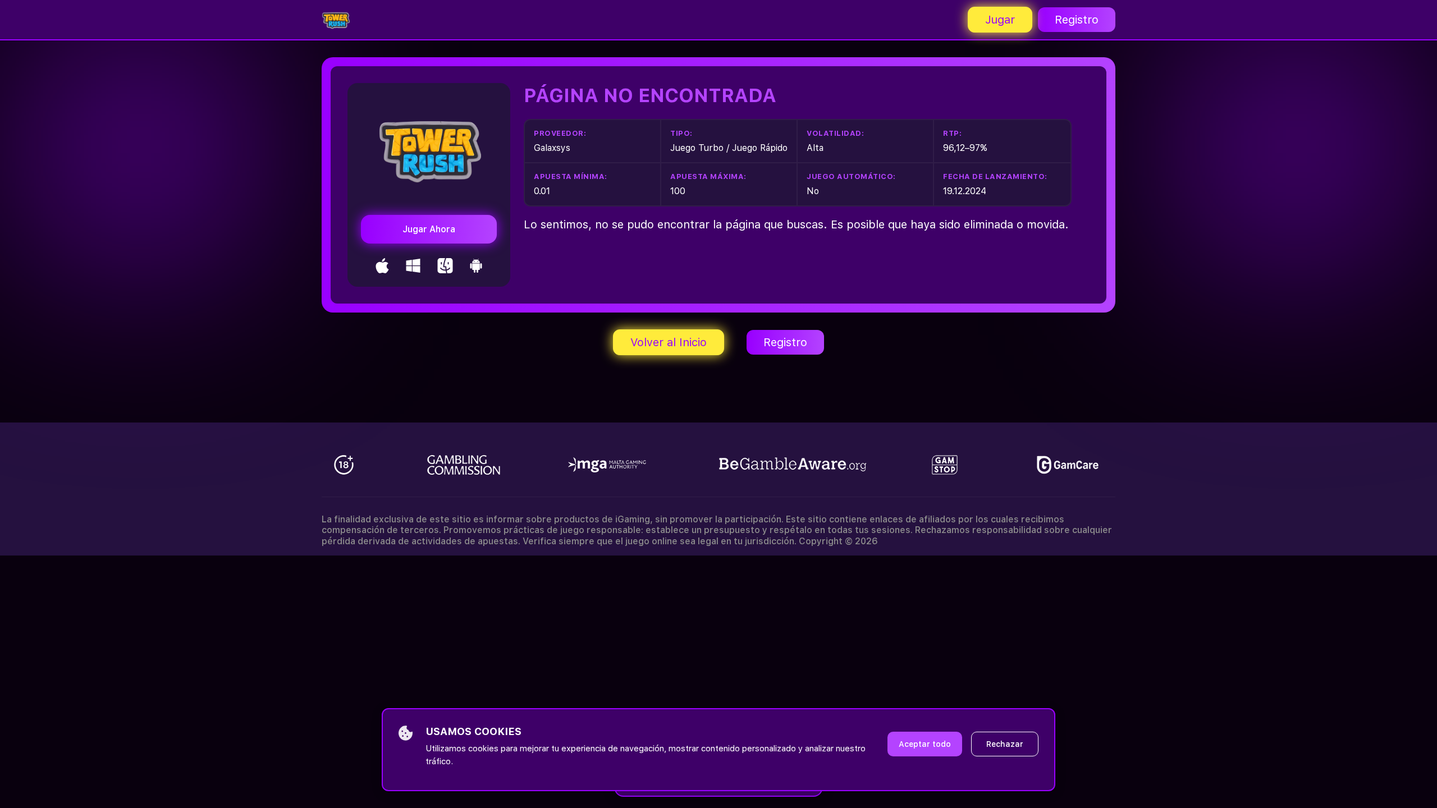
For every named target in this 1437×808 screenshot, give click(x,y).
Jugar (1000, 19)
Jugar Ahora (428, 229)
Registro (1077, 19)
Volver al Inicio (668, 342)
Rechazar (1004, 744)
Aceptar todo (925, 744)
